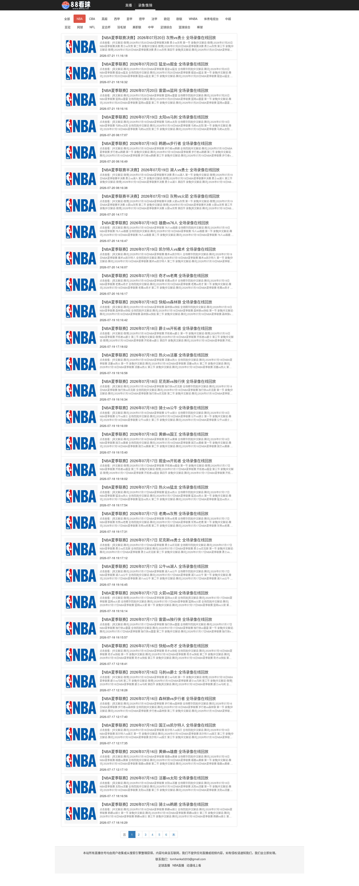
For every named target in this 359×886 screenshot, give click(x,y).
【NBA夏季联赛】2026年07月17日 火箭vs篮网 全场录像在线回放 (154, 592)
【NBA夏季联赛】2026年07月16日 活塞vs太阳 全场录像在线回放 (154, 777)
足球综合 (166, 27)
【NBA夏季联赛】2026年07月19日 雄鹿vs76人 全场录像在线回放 (154, 222)
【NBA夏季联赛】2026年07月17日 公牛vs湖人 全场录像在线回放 (154, 566)
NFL (92, 27)
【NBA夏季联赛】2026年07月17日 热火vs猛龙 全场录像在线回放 (154, 487)
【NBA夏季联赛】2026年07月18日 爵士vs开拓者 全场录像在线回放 (156, 328)
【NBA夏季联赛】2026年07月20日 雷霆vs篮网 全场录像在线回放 (154, 90)
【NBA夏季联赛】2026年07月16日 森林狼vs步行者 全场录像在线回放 (158, 698)
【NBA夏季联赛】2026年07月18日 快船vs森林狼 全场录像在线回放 (156, 301)
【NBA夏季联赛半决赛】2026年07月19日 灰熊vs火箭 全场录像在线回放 (160, 196)
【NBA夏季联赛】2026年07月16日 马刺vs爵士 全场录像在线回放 (154, 672)
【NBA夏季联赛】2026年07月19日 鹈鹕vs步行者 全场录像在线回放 (156, 143)
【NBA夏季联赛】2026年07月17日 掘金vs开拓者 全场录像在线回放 (156, 460)
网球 (80, 27)
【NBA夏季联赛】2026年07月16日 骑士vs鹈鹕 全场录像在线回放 (154, 804)
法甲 (154, 19)
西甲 (117, 19)
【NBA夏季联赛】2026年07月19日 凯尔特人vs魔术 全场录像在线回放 (158, 249)
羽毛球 (121, 27)
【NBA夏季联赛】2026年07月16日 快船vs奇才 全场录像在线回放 (154, 645)
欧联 (179, 19)
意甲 (129, 19)
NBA (79, 19)
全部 (67, 19)
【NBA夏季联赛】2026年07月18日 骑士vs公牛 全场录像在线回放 (154, 407)
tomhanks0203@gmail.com (188, 859)
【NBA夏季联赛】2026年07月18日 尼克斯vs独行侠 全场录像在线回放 (158, 381)
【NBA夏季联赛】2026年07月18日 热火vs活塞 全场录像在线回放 (154, 354)
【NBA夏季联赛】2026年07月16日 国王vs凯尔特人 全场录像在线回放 (158, 725)
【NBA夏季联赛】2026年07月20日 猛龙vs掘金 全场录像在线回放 (154, 64)
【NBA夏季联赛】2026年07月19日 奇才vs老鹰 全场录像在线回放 (154, 275)
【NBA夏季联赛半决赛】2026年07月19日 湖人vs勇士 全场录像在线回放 (160, 169)
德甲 (142, 19)
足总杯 (106, 27)
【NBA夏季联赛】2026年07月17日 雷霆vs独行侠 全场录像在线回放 (156, 619)
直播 (128, 5)
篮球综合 (184, 27)
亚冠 (67, 27)
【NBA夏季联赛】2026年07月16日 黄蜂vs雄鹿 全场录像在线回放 (154, 751)
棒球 (200, 27)
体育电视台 (211, 19)
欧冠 (167, 19)
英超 (104, 19)
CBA (92, 19)
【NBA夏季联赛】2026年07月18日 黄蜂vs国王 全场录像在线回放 (154, 434)
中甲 (151, 27)
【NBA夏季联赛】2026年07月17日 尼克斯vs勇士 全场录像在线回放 (156, 539)
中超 (228, 19)
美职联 (137, 27)
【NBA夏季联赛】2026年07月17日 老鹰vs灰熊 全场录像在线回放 (154, 513)
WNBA (193, 19)
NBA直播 (178, 865)
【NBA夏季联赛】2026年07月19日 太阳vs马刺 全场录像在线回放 (154, 117)
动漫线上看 (194, 865)
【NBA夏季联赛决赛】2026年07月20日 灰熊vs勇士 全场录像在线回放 (158, 37)
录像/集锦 (145, 5)
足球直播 (164, 865)
